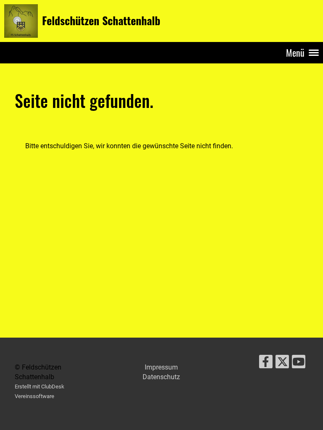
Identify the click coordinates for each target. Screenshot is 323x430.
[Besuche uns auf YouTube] (298, 364)
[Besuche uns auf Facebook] (266, 364)
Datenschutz (161, 377)
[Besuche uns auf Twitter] (282, 364)
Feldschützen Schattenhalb (101, 20)
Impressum (161, 367)
